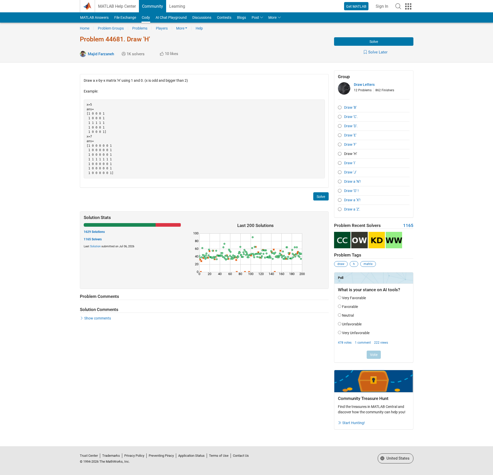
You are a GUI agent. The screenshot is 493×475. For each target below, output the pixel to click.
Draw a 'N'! (352, 181)
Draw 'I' (349, 163)
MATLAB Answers (94, 17)
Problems (139, 28)
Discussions (201, 17)
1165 (408, 225)
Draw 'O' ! (351, 191)
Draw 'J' (350, 172)
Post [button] (255, 17)
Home (84, 28)
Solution (95, 246)
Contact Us (241, 456)
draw (340, 264)
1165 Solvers (93, 239)
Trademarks (111, 456)
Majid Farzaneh (101, 54)
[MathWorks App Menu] (408, 6)
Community (152, 6)
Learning (177, 6)
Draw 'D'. (351, 126)
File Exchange (125, 17)
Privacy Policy (134, 456)
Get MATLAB (356, 6)
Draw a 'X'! (352, 200)
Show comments (97, 318)
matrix (368, 264)
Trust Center (89, 456)
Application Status (191, 456)
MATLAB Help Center (117, 6)
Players (162, 28)
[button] (398, 6)
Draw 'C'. (351, 117)
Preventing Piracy (161, 456)
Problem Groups (111, 28)
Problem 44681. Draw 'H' (115, 39)
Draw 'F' (350, 144)
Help (199, 28)
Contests (224, 17)
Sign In (382, 6)
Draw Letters (364, 85)
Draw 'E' (350, 135)
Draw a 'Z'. (352, 209)
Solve (373, 42)
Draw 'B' (350, 107)
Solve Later (377, 52)
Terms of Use (219, 456)
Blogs (241, 17)
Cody (146, 17)
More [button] (272, 17)
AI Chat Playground (171, 17)
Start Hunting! (353, 423)
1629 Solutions (94, 232)
